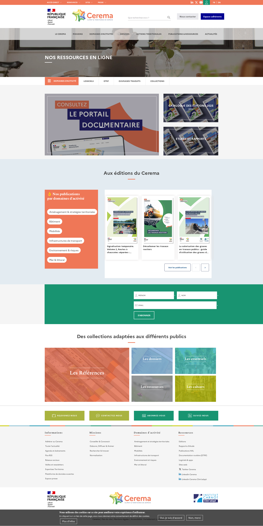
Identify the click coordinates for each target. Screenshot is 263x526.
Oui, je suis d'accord (171, 517)
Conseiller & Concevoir (100, 441)
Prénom (142, 295)
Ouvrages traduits (129, 81)
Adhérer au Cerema (54, 441)
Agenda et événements (55, 450)
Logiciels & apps (186, 460)
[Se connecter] (206, 2)
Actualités (211, 34)
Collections (157, 81)
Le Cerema (60, 34)
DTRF (106, 81)
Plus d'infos (68, 521)
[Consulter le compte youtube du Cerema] (201, 2)
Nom (183, 295)
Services (125, 34)
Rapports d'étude (186, 446)
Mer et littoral (140, 464)
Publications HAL (186, 450)
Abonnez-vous (156, 415)
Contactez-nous (111, 415)
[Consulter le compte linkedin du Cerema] (192, 2)
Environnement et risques (145, 460)
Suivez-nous (201, 415)
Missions (78, 34)
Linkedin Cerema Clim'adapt (194, 479)
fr (214, 2)
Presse (100, 2)
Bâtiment (54, 221)
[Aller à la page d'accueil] (90, 13)
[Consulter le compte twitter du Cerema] (196, 2)
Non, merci (194, 517)
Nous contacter (188, 16)
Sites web (183, 464)
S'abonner (144, 315)
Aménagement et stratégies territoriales (151, 441)
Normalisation (96, 455)
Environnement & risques (64, 250)
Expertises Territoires (54, 469)
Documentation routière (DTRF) (193, 455)
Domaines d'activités (101, 34)
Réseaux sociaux (52, 460)
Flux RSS (48, 455)
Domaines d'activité (65, 81)
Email (141, 305)
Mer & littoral (57, 259)
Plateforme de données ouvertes (59, 474)
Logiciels (89, 81)
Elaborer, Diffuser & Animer (102, 446)
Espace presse (51, 478)
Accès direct (53, 2)
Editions (182, 441)
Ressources (72, 2)
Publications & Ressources (183, 34)
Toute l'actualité (52, 446)
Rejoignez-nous (67, 415)
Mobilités (54, 231)
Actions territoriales (148, 34)
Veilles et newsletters (54, 464)
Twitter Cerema (189, 469)
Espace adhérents (212, 16)
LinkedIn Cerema (189, 474)
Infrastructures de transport (65, 240)
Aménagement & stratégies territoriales (72, 211)
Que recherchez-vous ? (138, 17)
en (219, 2)
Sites (88, 2)
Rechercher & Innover (99, 450)
